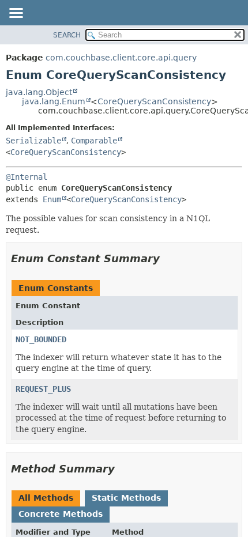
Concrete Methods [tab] (60, 514)
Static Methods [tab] (126, 497)
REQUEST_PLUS (43, 389)
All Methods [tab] (45, 497)
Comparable (94, 140)
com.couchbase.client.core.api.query (121, 57)
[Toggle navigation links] (15, 14)
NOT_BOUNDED (41, 339)
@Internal (26, 176)
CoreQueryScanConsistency (154, 101)
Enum (52, 199)
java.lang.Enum (53, 101)
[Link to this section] (167, 258)
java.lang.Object (39, 92)
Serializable (33, 140)
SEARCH (67, 35)
